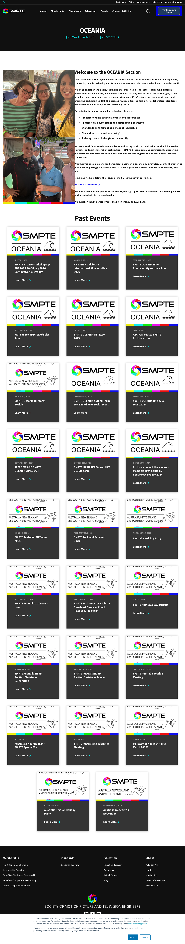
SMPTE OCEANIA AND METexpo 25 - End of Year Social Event (92, 402)
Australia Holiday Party (147, 538)
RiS (130, 2)
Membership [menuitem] (11, 858)
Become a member (86, 184)
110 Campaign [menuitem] (143, 2)
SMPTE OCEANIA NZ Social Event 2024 (149, 402)
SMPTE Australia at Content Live (32, 605)
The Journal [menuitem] (109, 870)
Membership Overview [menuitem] (13, 870)
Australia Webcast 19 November (116, 811)
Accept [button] (132, 937)
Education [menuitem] (110, 858)
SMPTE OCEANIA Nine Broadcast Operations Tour (149, 266)
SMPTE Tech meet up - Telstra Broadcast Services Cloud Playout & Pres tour (92, 607)
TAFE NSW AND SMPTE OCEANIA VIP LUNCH (28, 469)
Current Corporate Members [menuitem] (16, 885)
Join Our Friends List (80, 37)
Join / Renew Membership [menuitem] (15, 865)
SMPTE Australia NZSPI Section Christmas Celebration (28, 677)
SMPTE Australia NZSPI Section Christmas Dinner (89, 675)
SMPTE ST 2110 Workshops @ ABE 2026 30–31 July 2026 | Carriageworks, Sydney (32, 268)
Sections (120, 2)
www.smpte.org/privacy (137, 923)
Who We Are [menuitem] (152, 865)
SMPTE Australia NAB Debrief (150, 604)
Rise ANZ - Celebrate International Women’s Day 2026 (90, 268)
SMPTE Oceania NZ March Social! (30, 402)
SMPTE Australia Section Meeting (148, 675)
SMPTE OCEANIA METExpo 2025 (89, 336)
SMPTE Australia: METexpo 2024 (31, 539)
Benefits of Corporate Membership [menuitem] (19, 880)
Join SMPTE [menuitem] (157, 2)
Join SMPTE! (108, 37)
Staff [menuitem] (148, 870)
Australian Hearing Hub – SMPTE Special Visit (30, 745)
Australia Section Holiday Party (59, 811)
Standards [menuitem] (67, 858)
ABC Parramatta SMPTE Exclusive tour (147, 336)
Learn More (21, 280)
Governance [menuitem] (152, 885)
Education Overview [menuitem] (113, 865)
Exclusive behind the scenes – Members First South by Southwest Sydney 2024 (151, 471)
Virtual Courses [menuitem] (111, 875)
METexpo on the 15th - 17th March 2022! (149, 745)
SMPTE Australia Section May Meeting (91, 745)
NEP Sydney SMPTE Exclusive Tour (32, 336)
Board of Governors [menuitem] (155, 880)
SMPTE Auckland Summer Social (89, 539)
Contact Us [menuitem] (151, 875)
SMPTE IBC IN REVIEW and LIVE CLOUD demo (92, 469)
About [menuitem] (150, 858)
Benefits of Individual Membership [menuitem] (19, 875)
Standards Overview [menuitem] (70, 865)
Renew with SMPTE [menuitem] (173, 2)
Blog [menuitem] (106, 880)
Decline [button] (145, 937)
